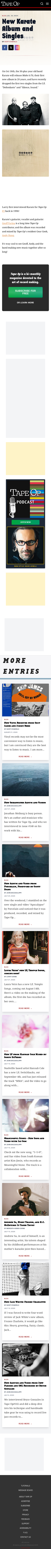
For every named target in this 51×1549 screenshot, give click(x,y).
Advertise (25, 1501)
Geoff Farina (8, 223)
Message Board (25, 1490)
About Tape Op (25, 1497)
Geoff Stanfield (10, 42)
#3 (3, 210)
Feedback (25, 1519)
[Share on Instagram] (17, 47)
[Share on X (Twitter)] (11, 47)
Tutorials (25, 1486)
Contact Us (25, 1537)
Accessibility (25, 1528)
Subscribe (25, 1506)
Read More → (25, 757)
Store (25, 1510)
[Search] (42, 4)
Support (25, 1524)
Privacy (25, 1515)
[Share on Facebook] (4, 47)
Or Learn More (25, 302)
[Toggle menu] (47, 3)
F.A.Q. (25, 1533)
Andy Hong (8, 235)
